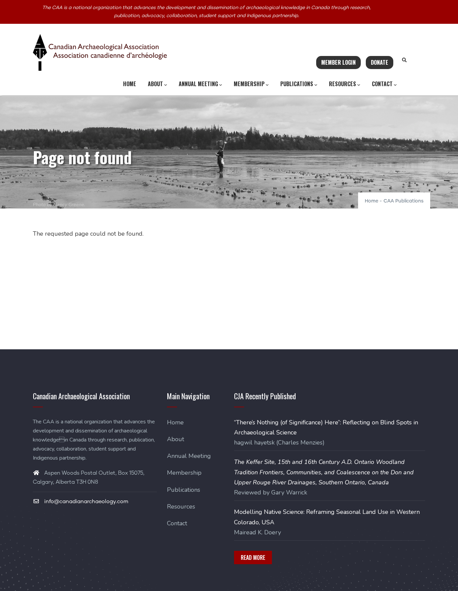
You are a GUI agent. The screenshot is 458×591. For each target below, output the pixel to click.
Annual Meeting (198, 84)
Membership (249, 84)
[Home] (100, 52)
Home (129, 84)
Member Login (338, 62)
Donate (379, 62)
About (155, 84)
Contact (382, 84)
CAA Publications (403, 201)
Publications (296, 84)
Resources (342, 84)
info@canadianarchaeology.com (85, 501)
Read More (253, 557)
